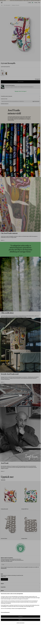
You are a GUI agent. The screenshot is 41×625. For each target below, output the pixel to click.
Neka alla (20, 619)
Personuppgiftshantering (5, 612)
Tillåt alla (20, 616)
